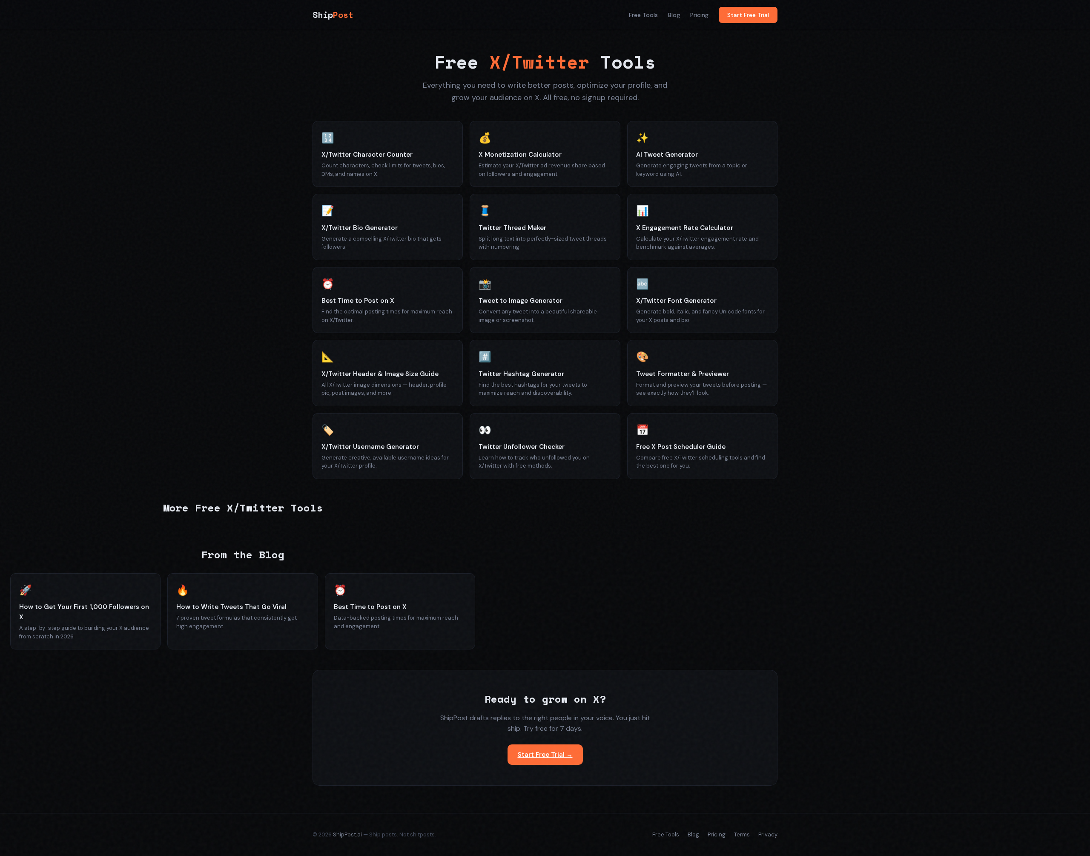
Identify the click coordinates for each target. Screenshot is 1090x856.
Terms (742, 834)
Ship (333, 15)
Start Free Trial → (545, 754)
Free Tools (643, 15)
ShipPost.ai (347, 834)
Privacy (767, 834)
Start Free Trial (748, 15)
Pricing (699, 15)
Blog (674, 15)
